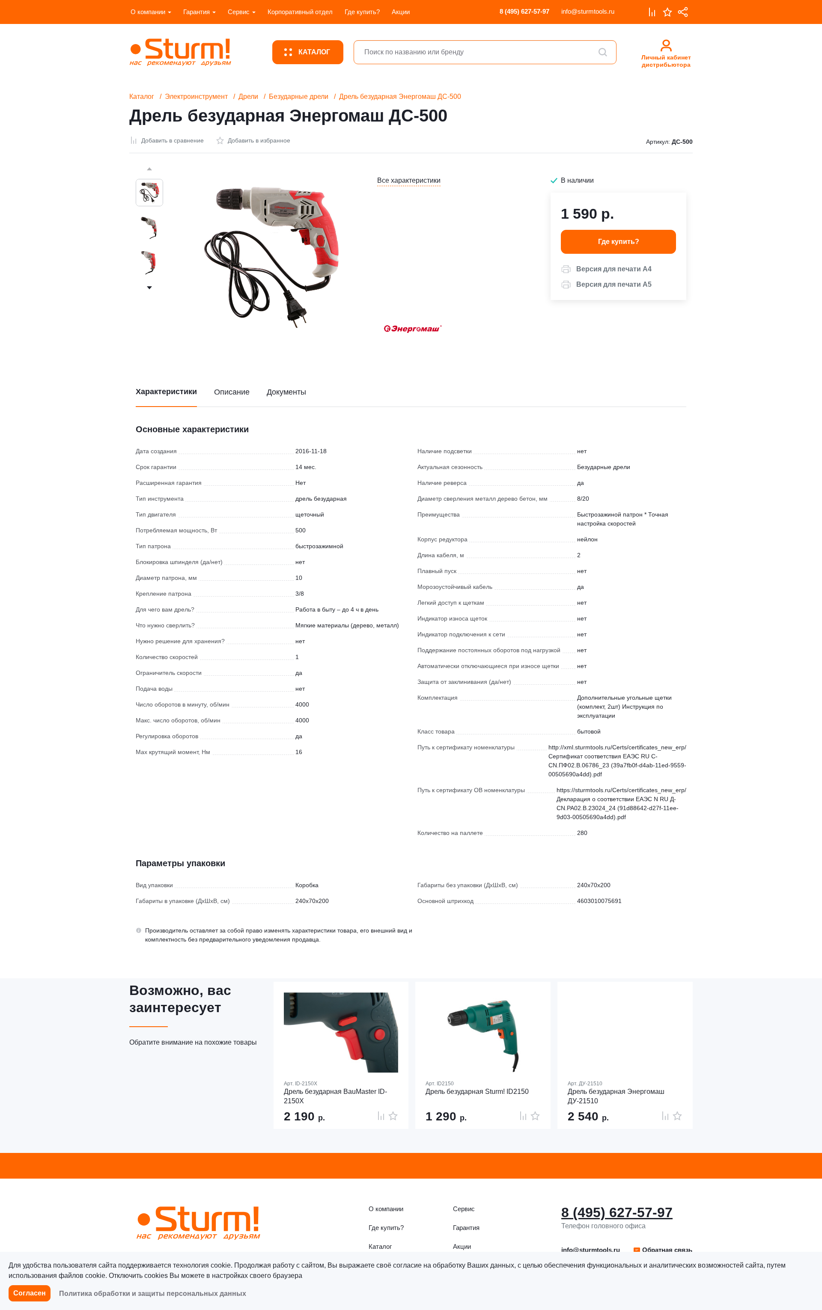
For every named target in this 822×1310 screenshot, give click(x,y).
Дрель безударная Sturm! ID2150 (477, 1091)
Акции (401, 11)
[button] (606, 269)
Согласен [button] (29, 1293)
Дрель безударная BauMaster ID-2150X (335, 1096)
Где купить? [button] (618, 241)
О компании (148, 11)
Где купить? (362, 11)
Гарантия (196, 11)
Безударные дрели (298, 96)
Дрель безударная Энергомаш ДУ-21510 (616, 1096)
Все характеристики (409, 180)
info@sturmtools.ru (587, 11)
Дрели (248, 96)
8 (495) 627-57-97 (524, 11)
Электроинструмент (196, 96)
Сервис (239, 11)
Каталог (141, 96)
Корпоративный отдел (300, 11)
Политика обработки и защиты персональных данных (152, 1293)
